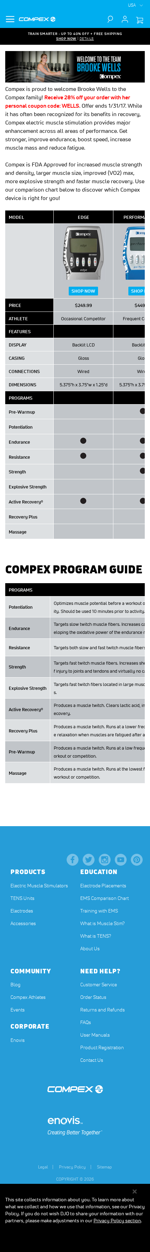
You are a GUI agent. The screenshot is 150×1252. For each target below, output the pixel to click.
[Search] (113, 19)
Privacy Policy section (117, 1220)
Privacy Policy (72, 1167)
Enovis (17, 1040)
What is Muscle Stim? (102, 923)
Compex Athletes (28, 997)
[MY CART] (139, 20)
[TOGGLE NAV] (10, 19)
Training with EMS (99, 911)
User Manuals (95, 1035)
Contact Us (91, 1060)
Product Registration (102, 1047)
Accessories (23, 923)
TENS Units (22, 898)
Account (124, 19)
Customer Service (98, 984)
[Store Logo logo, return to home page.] (37, 19)
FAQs (85, 1022)
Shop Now (83, 291)
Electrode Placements (103, 885)
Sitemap (104, 1167)
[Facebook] (72, 860)
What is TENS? (95, 936)
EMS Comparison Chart (104, 898)
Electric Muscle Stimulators (39, 885)
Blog (15, 984)
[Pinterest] (137, 860)
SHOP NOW (66, 38)
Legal (43, 1167)
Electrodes (21, 911)
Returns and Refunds (102, 1010)
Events (17, 1010)
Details (87, 38)
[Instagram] (105, 860)
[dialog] (75, 1218)
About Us (90, 948)
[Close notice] (135, 1191)
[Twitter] (89, 860)
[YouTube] (121, 860)
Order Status (93, 997)
